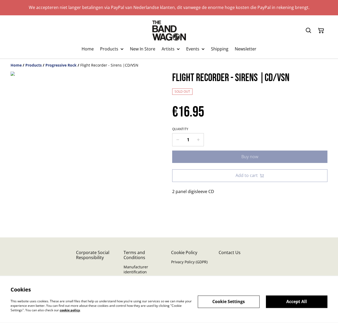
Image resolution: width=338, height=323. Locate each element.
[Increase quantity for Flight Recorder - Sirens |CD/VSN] (198, 139)
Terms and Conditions (134, 255)
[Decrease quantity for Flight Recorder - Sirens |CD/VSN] (177, 139)
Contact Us (230, 252)
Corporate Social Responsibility (92, 255)
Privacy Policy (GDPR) (189, 261)
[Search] (308, 30)
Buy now (249, 157)
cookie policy (70, 310)
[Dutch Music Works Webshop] (169, 31)
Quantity (180, 129)
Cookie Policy (184, 252)
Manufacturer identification (136, 269)
